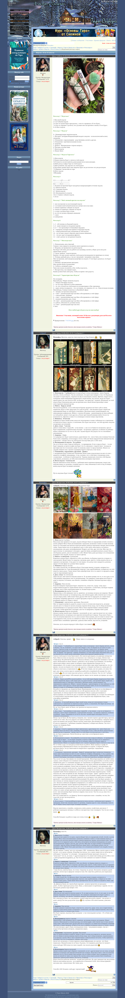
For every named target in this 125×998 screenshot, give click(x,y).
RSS (116, 3)
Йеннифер (50, 45)
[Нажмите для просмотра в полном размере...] (83, 112)
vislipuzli (43, 333)
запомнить (14, 81)
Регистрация (105, 3)
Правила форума (99, 40)
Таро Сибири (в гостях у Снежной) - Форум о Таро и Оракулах (54, 47)
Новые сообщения (78, 40)
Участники (89, 40)
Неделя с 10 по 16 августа (52, 49)
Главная (97, 3)
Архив (41, 49)
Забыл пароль (14, 83)
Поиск (109, 40)
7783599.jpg (69, 320)
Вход (112, 3)
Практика (79, 47)
